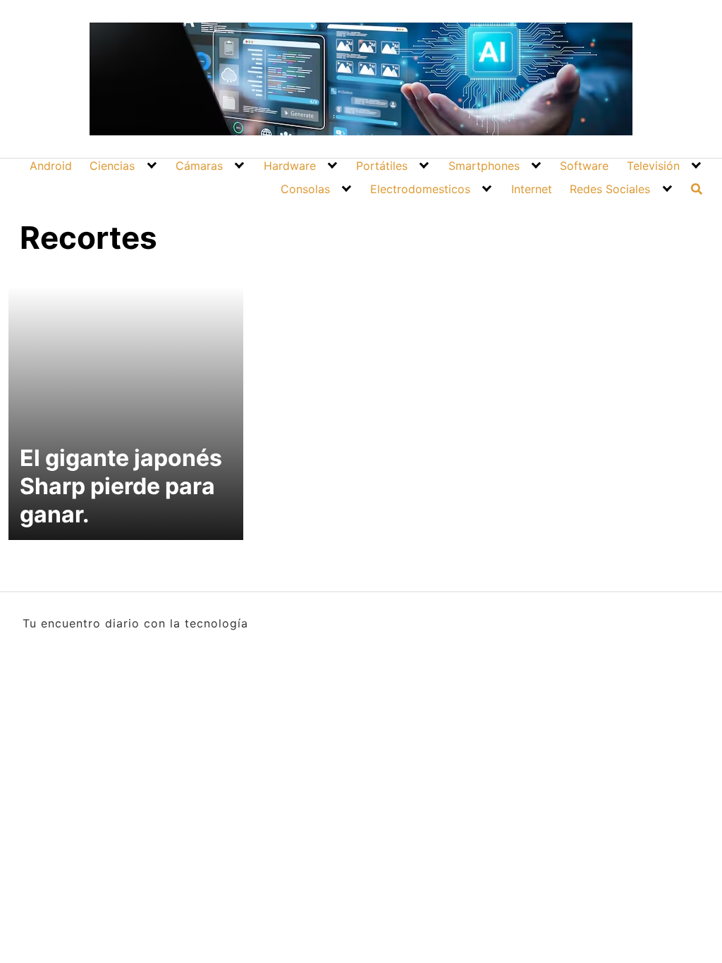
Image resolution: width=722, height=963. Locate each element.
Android (51, 166)
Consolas (305, 189)
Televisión (653, 166)
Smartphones (484, 166)
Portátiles (382, 166)
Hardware (290, 166)
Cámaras (199, 166)
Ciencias (112, 166)
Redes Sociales (610, 189)
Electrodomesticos (420, 189)
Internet (531, 189)
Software (584, 166)
